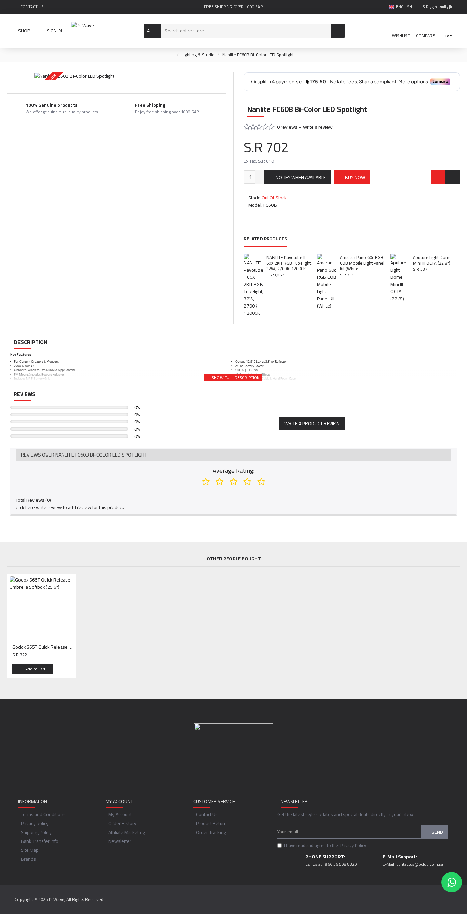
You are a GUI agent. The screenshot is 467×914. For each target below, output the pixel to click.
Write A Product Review (311, 423)
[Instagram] (240, 768)
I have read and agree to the (325, 845)
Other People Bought (233, 559)
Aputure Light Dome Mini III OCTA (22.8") (432, 260)
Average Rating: (233, 470)
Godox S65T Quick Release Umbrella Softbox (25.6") (43, 647)
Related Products (265, 239)
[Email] (227, 768)
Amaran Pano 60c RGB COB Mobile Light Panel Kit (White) (362, 263)
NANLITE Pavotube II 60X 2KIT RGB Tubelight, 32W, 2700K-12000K (289, 263)
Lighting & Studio (198, 55)
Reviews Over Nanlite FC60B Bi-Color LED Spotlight (84, 454)
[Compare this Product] (452, 177)
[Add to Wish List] (438, 177)
